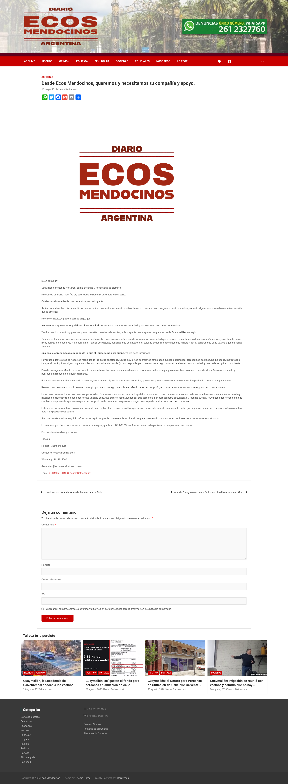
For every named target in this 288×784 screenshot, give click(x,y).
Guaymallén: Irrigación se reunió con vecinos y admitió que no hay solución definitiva (237, 685)
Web (44, 594)
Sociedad (122, 61)
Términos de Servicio (95, 733)
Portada (40, 673)
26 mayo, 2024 (49, 89)
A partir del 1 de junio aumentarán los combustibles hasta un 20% (206, 492)
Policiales (142, 61)
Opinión (64, 61)
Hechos (47, 61)
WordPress (123, 777)
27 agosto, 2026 (156, 689)
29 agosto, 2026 (31, 689)
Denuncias (101, 61)
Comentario (49, 524)
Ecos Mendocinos (50, 777)
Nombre (46, 564)
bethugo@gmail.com (97, 715)
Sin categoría (28, 757)
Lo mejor (25, 734)
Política (82, 61)
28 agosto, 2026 (94, 689)
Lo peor (182, 61)
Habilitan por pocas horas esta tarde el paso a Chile (74, 492)
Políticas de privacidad (96, 728)
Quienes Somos (92, 724)
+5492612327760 (96, 709)
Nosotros (163, 61)
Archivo (29, 61)
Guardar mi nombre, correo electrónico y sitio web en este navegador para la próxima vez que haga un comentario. (109, 608)
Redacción (46, 689)
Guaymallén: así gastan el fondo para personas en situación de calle (112, 683)
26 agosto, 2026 (218, 689)
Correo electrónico (52, 579)
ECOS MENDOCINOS (58, 473)
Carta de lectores (30, 716)
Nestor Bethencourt (68, 89)
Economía (26, 725)
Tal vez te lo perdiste (39, 636)
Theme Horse (83, 777)
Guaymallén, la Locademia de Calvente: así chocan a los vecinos (48, 683)
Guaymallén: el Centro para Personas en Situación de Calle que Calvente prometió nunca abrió (175, 685)
